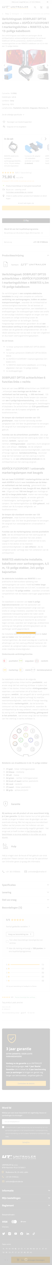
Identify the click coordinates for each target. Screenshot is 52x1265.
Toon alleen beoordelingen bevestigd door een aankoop (26, 941)
